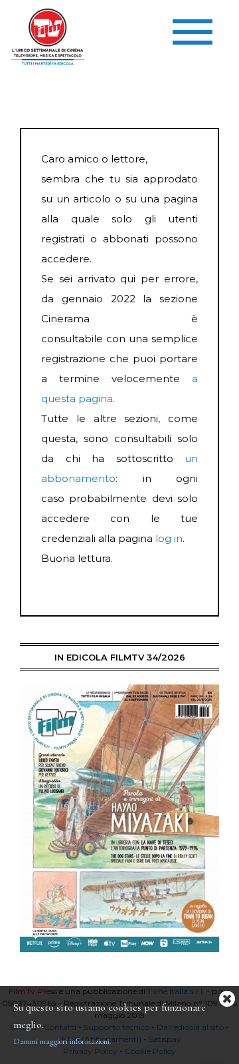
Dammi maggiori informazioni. (62, 1041)
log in (169, 538)
